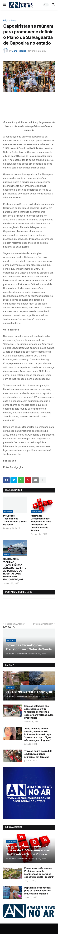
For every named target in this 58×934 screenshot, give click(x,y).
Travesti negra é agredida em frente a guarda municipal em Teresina (38, 754)
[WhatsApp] (21, 480)
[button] (4, 5)
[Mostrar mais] (42, 480)
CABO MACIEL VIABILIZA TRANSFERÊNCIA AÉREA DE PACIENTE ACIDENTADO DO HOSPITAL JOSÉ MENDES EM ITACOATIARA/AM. (14, 569)
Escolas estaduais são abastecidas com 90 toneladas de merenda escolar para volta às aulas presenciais (38, 712)
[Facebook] (6, 480)
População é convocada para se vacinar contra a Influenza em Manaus (37, 890)
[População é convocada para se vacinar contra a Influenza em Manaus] (12, 892)
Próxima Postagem (43, 623)
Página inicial (10, 20)
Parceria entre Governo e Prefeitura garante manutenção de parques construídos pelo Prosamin (39, 872)
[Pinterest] (28, 480)
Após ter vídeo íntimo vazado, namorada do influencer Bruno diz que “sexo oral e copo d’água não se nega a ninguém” (37, 734)
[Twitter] (13, 480)
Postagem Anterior (14, 623)
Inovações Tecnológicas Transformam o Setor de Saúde (15, 520)
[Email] (35, 480)
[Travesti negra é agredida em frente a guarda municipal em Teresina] (12, 756)
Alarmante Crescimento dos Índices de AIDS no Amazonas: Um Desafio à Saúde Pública (41, 523)
